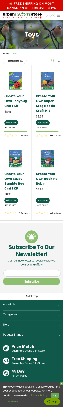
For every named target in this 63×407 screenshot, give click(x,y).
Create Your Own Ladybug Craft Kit (15, 101)
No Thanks (13, 401)
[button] (49, 15)
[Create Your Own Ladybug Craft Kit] (15, 81)
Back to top (31, 296)
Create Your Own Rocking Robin (47, 178)
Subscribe (31, 281)
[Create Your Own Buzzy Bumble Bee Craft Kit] (15, 158)
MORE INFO (11, 127)
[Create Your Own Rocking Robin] (47, 158)
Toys (14, 53)
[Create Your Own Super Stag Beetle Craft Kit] (47, 81)
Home (6, 53)
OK (54, 395)
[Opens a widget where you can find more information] (52, 402)
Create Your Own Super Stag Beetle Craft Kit (45, 103)
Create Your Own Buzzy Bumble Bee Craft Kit (14, 181)
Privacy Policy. (39, 395)
